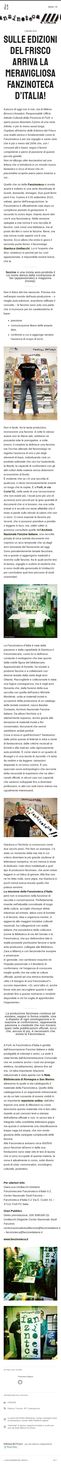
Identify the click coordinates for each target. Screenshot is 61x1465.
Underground (34, 1408)
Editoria (11, 1408)
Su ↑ (55, 1460)
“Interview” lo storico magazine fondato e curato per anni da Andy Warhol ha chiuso (31, 1426)
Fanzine (19, 1408)
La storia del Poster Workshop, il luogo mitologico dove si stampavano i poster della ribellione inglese (32, 1419)
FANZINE (12, 1402)
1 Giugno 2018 (30, 31)
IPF (25, 1408)
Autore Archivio (20, 1382)
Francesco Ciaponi (25, 1376)
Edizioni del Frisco (19, 1460)
